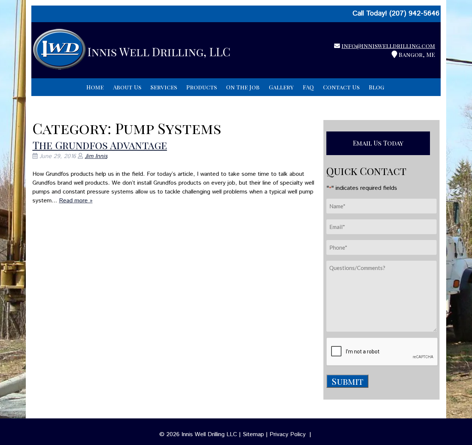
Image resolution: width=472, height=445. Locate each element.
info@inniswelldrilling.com (388, 45)
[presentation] (382, 352)
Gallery (281, 87)
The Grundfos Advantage (99, 145)
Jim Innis (96, 156)
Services (163, 87)
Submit (347, 381)
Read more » (76, 200)
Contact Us (341, 87)
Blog (376, 87)
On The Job (243, 87)
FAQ (308, 87)
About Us (127, 87)
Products (201, 87)
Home (95, 87)
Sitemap (253, 434)
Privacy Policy (288, 434)
